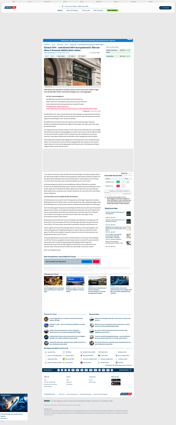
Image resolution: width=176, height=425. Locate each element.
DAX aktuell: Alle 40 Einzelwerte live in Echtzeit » (118, 365)
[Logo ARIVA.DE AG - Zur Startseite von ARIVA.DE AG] (47, 401)
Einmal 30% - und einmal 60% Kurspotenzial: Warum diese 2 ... (88, 44)
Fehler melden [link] (48, 386)
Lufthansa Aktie (122, 359)
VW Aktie (120, 362)
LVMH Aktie (60, 44)
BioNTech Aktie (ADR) (89, 352)
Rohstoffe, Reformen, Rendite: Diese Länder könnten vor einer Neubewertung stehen (68, 343)
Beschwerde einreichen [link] (50, 384)
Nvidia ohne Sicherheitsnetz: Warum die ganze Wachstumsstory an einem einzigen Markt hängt (97, 290)
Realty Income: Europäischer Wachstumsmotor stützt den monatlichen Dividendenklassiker (112, 325)
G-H (77, 370)
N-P (91, 370)
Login (96, 261)
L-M (86, 370)
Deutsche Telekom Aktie (90, 359)
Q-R (95, 370)
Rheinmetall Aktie (88, 355)
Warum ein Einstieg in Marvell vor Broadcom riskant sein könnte (113, 319)
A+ (52, 56)
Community (86, 10)
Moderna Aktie (122, 352)
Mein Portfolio (98, 10)
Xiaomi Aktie (69, 362)
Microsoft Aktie (70, 359)
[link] (123, 182)
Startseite (47, 44)
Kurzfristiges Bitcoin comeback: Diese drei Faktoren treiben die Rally (54, 289)
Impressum (62, 394)
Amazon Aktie (87, 362)
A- (46, 56)
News (66, 44)
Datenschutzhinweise (72, 394)
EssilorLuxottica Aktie (111, 51)
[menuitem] (54, 380)
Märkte (60, 10)
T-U (103, 370)
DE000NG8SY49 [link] (126, 191)
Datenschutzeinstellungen (100, 394)
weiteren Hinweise (127, 193)
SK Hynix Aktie (105, 362)
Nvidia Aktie (104, 352)
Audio (72, 56)
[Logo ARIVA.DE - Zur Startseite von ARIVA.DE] (126, 394)
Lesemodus (61, 56)
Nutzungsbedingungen (85, 394)
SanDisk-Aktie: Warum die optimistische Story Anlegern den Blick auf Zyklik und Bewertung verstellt (121, 290)
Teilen (83, 56)
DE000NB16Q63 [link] (112, 191)
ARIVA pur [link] (69, 382)
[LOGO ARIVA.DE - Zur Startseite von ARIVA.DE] (10, 7)
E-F (73, 370)
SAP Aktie (68, 352)
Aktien (53, 44)
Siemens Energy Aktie (107, 359)
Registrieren (87, 261)
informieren (107, 192)
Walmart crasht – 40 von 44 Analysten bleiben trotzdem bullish (75, 289)
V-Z (108, 370)
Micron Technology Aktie (55, 355)
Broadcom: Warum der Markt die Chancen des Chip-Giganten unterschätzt (111, 331)
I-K (82, 370)
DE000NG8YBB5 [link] (119, 191)
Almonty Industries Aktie (55, 362)
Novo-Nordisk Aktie (123, 355)
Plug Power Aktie (52, 359)
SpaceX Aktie (51, 352)
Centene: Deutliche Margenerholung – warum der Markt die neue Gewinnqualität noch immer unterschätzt (112, 337)
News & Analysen (72, 10)
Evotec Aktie (104, 355)
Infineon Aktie (70, 355)
